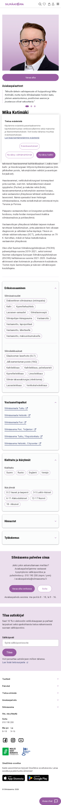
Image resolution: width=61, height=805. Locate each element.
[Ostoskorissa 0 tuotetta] (48, 4)
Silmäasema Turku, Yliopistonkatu (22, 436)
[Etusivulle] (14, 2)
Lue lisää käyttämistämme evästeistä (22, 138)
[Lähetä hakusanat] (40, 4)
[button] (53, 4)
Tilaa (9, 652)
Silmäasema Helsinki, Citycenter (21, 443)
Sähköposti (8, 637)
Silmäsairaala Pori (14, 422)
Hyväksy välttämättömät (19, 155)
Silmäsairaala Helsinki (16, 415)
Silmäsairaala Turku (14, 408)
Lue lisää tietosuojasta (14, 662)
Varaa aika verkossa (22, 588)
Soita (44, 588)
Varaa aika (31, 77)
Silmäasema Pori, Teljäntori (19, 429)
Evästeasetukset (29, 146)
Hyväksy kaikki (46, 155)
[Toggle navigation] (58, 3)
